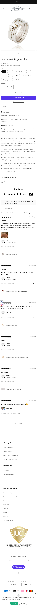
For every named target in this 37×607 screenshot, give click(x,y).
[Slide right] (22, 54)
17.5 (22, 71)
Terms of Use (6, 470)
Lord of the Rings (8, 493)
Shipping (9, 65)
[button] (3, 8)
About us (5, 482)
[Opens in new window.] (4, 409)
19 (10, 75)
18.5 (4, 75)
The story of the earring (9, 501)
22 (16, 79)
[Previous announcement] (3, 2)
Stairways (6, 504)
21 (3, 79)
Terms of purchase (8, 474)
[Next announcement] (34, 2)
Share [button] (4, 106)
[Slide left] (15, 54)
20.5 (29, 75)
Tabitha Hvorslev (7, 451)
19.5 (17, 75)
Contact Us (6, 478)
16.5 (10, 71)
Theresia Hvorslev (8, 447)
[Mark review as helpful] (34, 246)
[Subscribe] (28, 561)
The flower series (8, 520)
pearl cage (6, 516)
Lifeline (5, 512)
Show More (4, 229)
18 (28, 71)
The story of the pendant (10, 497)
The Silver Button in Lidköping (11, 459)
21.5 (10, 79)
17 (16, 71)
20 (23, 75)
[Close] (35, 594)
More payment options (18, 101)
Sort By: (26, 212)
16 (3, 71)
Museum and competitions (10, 455)
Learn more (16, 599)
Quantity (3, 83)
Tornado (5, 508)
